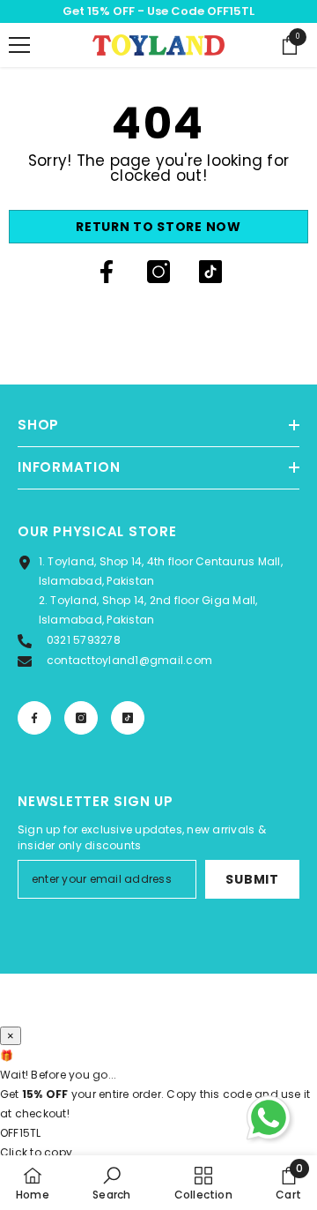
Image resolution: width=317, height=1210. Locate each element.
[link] (111, 1182)
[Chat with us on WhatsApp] (268, 1117)
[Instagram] (158, 271)
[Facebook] (106, 271)
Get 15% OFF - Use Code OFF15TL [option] (158, 11)
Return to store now (158, 226)
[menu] (19, 45)
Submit (251, 879)
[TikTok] (210, 271)
